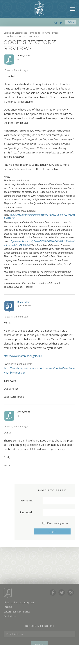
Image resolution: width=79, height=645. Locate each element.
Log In (52, 531)
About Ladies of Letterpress (19, 602)
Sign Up (57, 22)
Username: (26, 500)
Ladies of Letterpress (39, 8)
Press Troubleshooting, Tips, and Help (31, 34)
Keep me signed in (57, 523)
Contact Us (10, 616)
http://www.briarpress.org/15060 (23, 356)
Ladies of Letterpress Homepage (22, 32)
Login (70, 22)
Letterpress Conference (17, 611)
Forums (46, 32)
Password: (26, 512)
